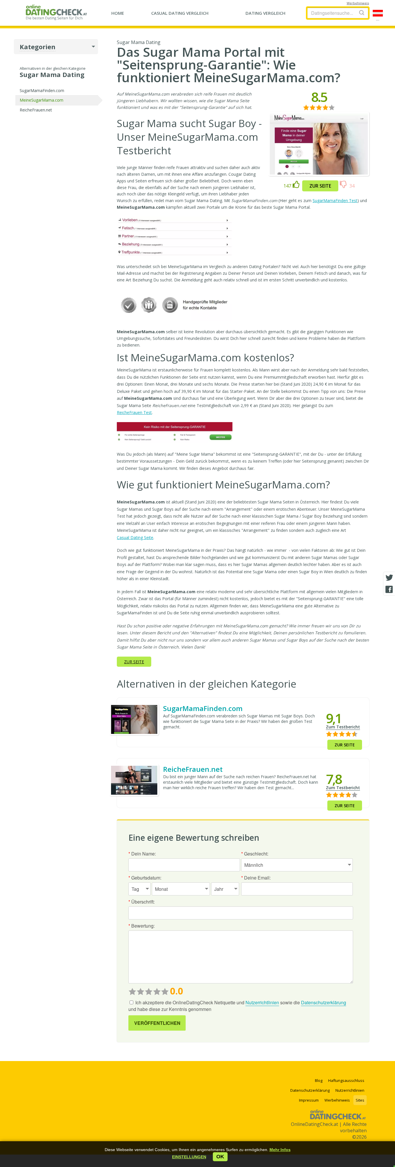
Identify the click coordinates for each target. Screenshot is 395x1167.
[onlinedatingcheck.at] (58, 12)
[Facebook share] (389, 589)
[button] (189, 1157)
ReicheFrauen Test (134, 412)
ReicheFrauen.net (36, 110)
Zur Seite (320, 186)
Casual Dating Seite (135, 537)
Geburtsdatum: (144, 877)
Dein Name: (142, 853)
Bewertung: (141, 925)
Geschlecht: (254, 853)
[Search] (362, 13)
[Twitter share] (389, 578)
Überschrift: (141, 901)
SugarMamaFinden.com (42, 90)
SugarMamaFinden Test (335, 200)
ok (220, 1156)
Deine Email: (256, 877)
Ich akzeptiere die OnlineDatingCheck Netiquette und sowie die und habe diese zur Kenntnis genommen (237, 1005)
